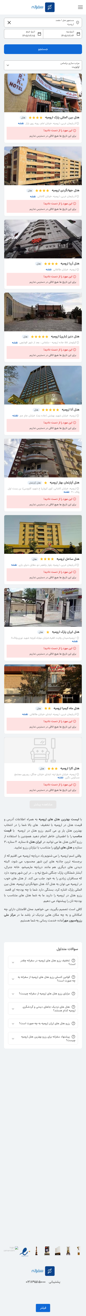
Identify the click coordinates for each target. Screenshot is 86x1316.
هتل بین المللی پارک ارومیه (62, 117)
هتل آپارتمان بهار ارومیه (64, 482)
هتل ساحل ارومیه (68, 558)
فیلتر (43, 1307)
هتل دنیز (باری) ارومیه (65, 336)
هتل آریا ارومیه (70, 263)
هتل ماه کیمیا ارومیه (66, 708)
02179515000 (36, 1282)
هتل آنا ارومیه (70, 409)
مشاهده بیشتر (43, 804)
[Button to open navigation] (80, 7)
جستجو (43, 49)
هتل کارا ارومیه (69, 768)
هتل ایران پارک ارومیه (65, 631)
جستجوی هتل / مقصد (65, 20)
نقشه (21, 123)
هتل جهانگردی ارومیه (65, 190)
